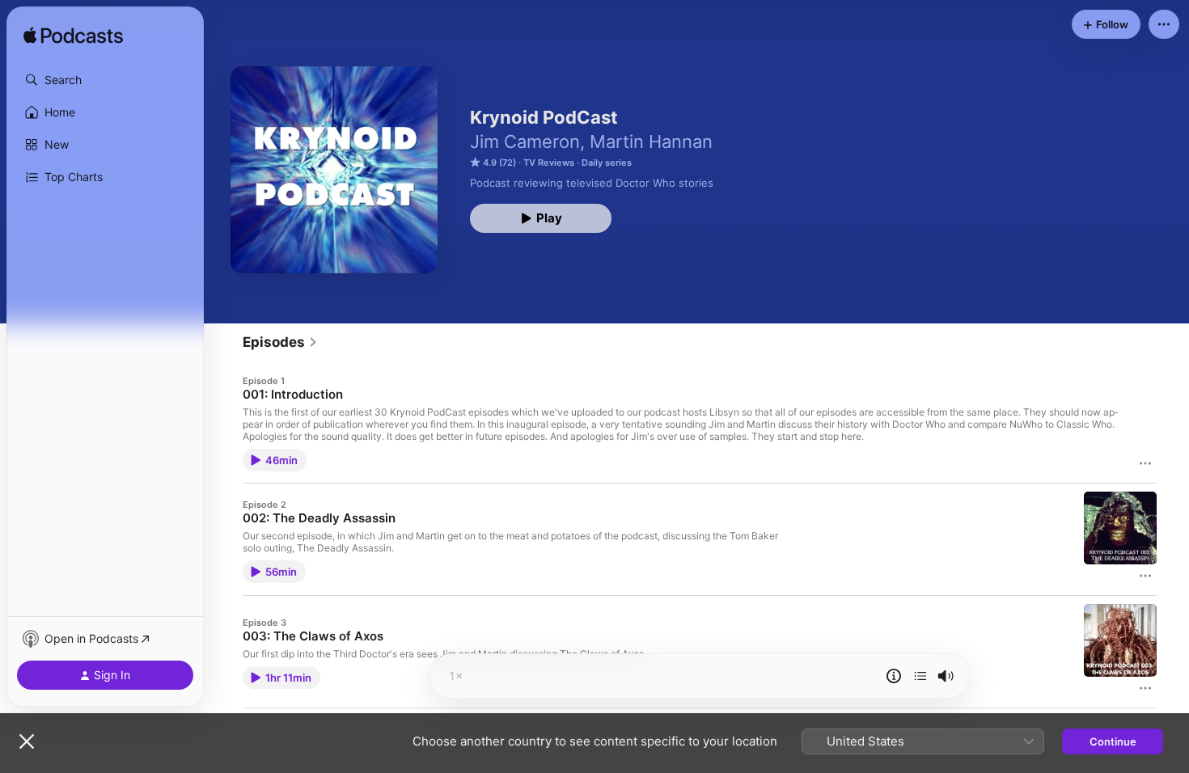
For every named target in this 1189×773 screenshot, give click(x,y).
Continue (1113, 741)
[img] (73, 36)
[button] (105, 80)
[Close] (26, 741)
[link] (280, 342)
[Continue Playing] (920, 676)
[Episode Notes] (893, 676)
